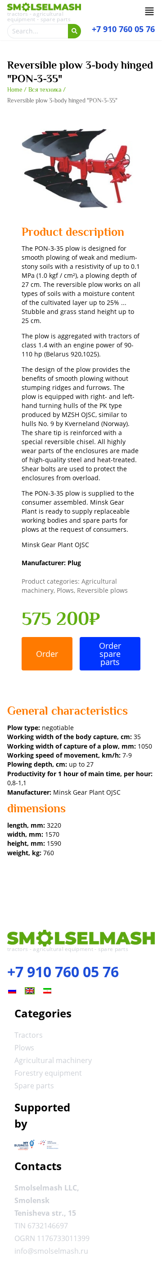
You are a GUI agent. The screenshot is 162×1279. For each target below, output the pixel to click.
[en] (30, 990)
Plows (24, 1048)
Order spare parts (110, 653)
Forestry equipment (48, 1073)
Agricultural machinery (53, 1060)
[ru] (12, 990)
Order (47, 653)
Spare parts (34, 1086)
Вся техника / (47, 89)
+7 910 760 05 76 (63, 971)
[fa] (47, 990)
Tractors (28, 1035)
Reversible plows (102, 590)
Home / (17, 89)
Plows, (67, 590)
